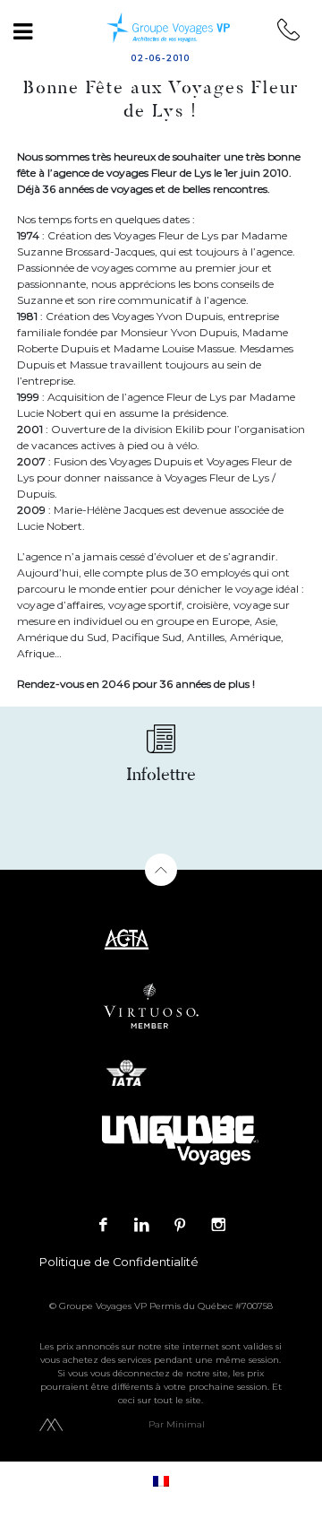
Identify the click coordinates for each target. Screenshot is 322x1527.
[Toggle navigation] (22, 31)
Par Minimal (176, 1424)
